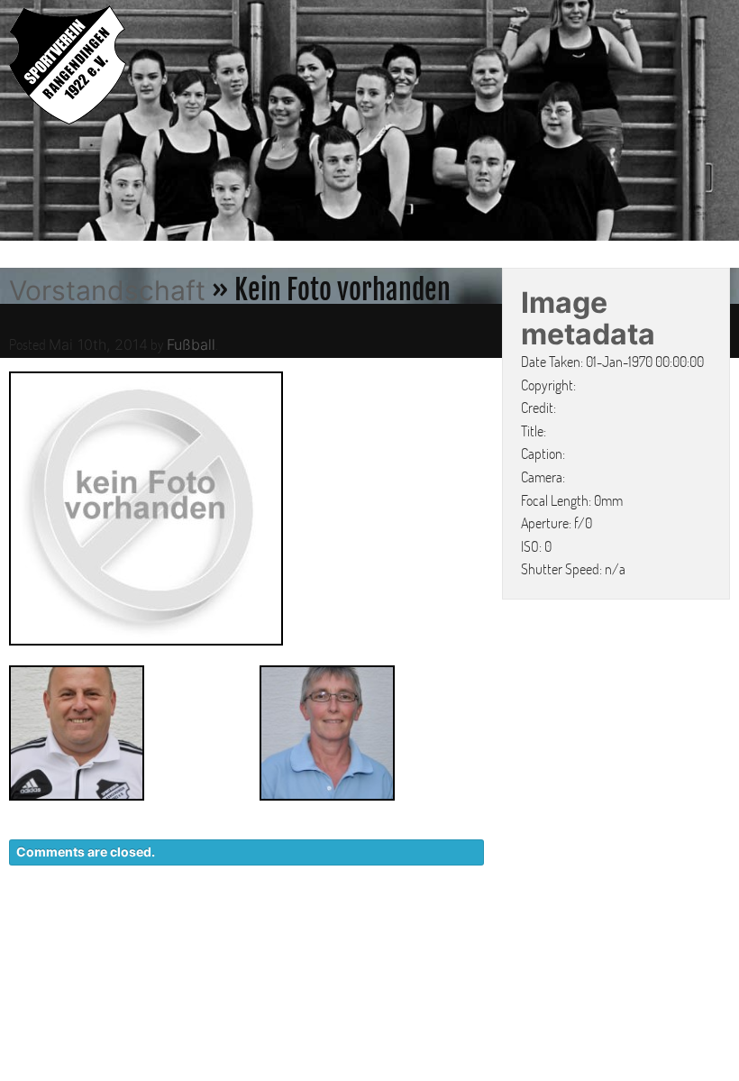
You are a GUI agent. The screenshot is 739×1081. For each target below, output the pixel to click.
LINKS (709, 929)
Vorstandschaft (107, 290)
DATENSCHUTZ (510, 929)
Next (720, 122)
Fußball (191, 344)
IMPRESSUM (626, 929)
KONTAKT (401, 929)
